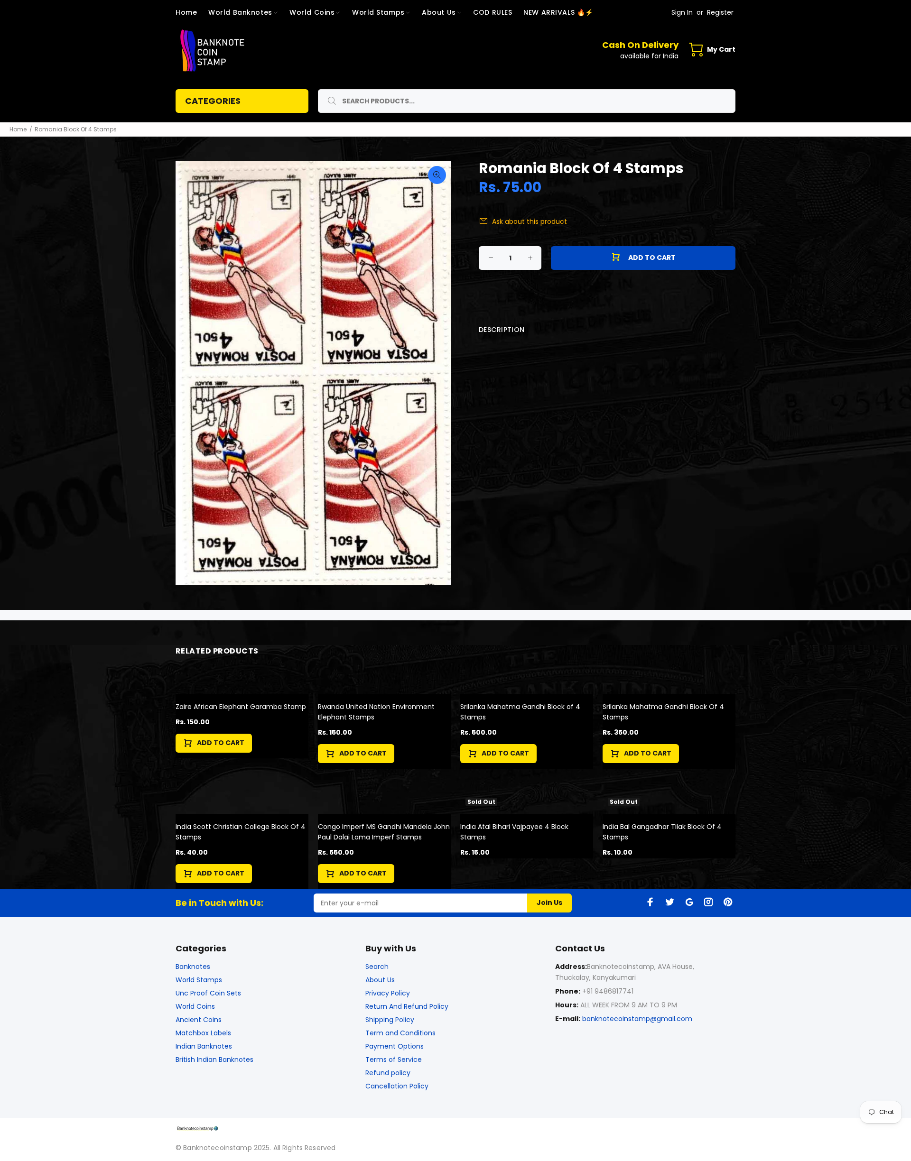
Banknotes (193, 966)
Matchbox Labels (203, 1033)
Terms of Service (393, 1059)
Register (720, 12)
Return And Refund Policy (406, 1006)
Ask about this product (529, 221)
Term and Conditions (400, 1033)
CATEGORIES (213, 101)
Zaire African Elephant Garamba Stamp (241, 706)
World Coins (195, 1006)
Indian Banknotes (204, 1046)
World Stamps (199, 980)
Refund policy (387, 1073)
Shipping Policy (389, 1019)
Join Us (549, 902)
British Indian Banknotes (214, 1059)
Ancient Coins (199, 1019)
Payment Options (394, 1046)
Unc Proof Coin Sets (208, 993)
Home (18, 129)
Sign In (682, 12)
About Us (380, 980)
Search (377, 966)
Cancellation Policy (396, 1086)
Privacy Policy (387, 993)
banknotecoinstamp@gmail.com (637, 1018)
